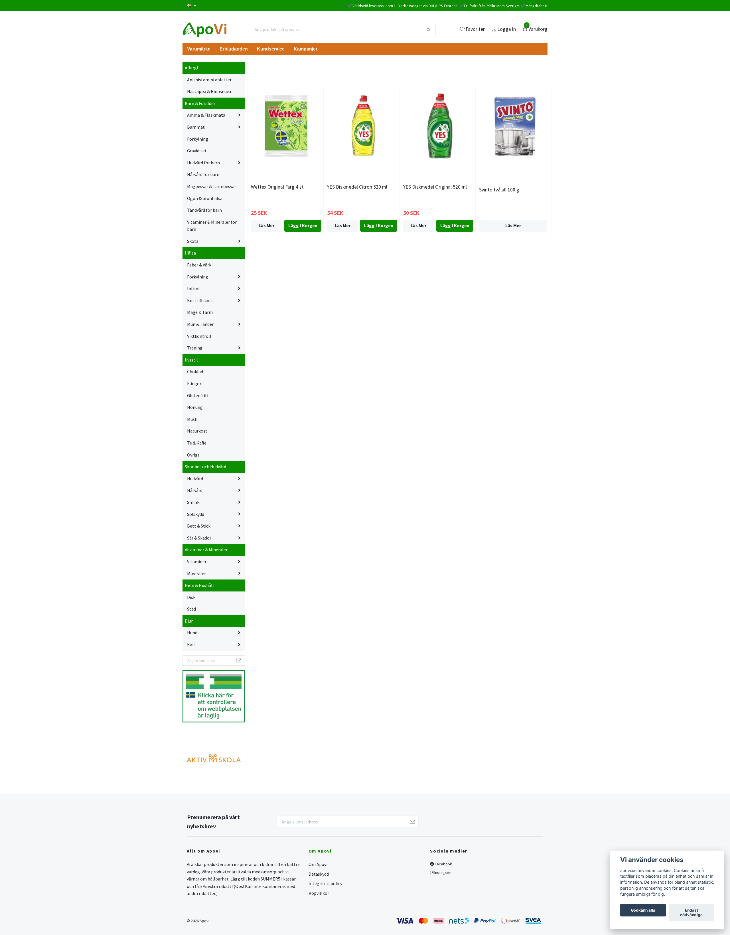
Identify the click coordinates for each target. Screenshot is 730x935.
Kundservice (271, 49)
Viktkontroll (199, 336)
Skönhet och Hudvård (205, 466)
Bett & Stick (198, 526)
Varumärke (198, 49)
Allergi (191, 67)
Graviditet (197, 151)
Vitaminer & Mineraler (206, 549)
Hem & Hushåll (199, 585)
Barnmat (196, 127)
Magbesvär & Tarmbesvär (211, 186)
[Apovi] (204, 29)
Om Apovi (318, 864)
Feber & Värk (199, 265)
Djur (189, 621)
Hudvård (195, 478)
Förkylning (197, 139)
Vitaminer (196, 561)
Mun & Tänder (200, 324)
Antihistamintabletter (209, 79)
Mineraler (196, 573)
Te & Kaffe (196, 443)
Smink (193, 502)
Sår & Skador (199, 538)
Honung (195, 407)
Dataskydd (319, 874)
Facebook (443, 864)
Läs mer (266, 225)
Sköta (192, 241)
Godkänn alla (643, 910)
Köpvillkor (319, 893)
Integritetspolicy (325, 883)
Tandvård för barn (204, 210)
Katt (191, 644)
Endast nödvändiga (691, 912)
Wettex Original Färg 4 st (277, 187)
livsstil (191, 360)
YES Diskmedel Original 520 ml (435, 187)
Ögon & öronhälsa (204, 198)
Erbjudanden (234, 49)
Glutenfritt (198, 395)
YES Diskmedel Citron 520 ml (357, 187)
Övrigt (193, 455)
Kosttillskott (200, 300)
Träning (194, 348)
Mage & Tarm (200, 312)
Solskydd (195, 514)
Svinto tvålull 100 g (499, 190)
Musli (192, 419)
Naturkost (197, 431)
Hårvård (194, 490)
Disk (191, 597)
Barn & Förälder (200, 103)
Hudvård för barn (203, 162)
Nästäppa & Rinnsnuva (209, 91)
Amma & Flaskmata (206, 115)
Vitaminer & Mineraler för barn (212, 225)
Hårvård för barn (203, 174)
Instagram (442, 872)
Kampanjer (305, 49)
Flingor (194, 383)
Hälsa (190, 253)
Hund (192, 632)
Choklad (195, 371)
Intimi (193, 288)
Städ (191, 609)
